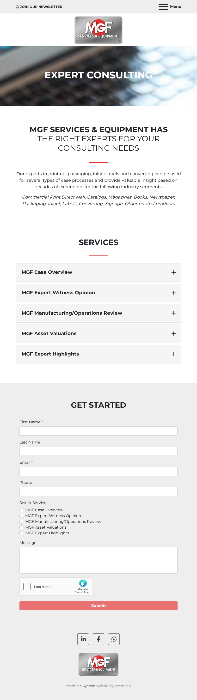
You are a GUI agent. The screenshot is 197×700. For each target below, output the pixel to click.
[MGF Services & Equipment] (98, 664)
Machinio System (80, 686)
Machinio (123, 686)
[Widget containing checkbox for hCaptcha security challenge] (55, 586)
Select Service (32, 502)
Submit (98, 605)
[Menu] (163, 7)
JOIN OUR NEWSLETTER (41, 7)
